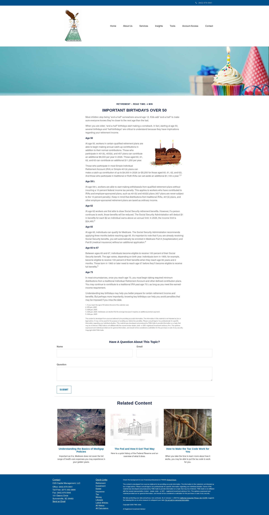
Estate (98, 488)
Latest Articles (102, 502)
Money (99, 497)
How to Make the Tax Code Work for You (187, 450)
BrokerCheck (171, 480)
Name (60, 346)
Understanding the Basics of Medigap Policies (81, 450)
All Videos (100, 505)
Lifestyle (99, 499)
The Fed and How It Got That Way (135, 448)
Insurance (100, 491)
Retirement (100, 483)
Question (61, 364)
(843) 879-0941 (205, 2)
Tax (97, 494)
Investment (100, 485)
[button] (128, 26)
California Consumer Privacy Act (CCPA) (193, 498)
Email (139, 346)
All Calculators (102, 508)
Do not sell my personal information (177, 500)
